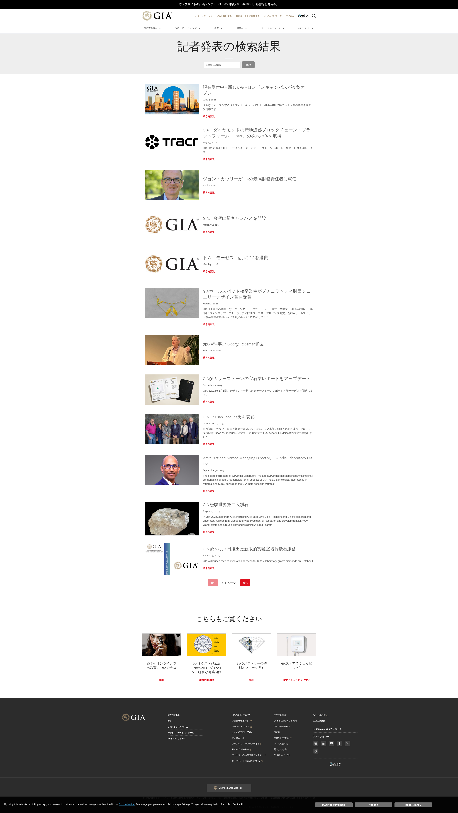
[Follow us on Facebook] (316, 743)
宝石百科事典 (173, 715)
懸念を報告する (281, 738)
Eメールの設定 (319, 715)
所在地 (277, 732)
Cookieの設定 (319, 720)
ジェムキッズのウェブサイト (246, 743)
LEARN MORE (206, 680)
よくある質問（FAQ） (242, 732)
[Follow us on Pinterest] (347, 743)
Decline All (413, 804)
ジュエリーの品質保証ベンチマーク (249, 755)
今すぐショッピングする (296, 680)
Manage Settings (333, 804)
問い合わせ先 (280, 749)
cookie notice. (127, 804)
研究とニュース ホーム (178, 727)
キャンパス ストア (273, 16)
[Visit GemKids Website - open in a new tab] (335, 764)
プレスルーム (238, 738)
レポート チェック (203, 16)
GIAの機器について (241, 715)
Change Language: (230, 788)
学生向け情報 (280, 715)
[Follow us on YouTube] (331, 743)
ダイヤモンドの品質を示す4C (246, 761)
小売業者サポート (240, 721)
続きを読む (209, 116)
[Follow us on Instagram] (339, 743)
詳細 (161, 680)
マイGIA (290, 16)
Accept (373, 804)
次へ (245, 583)
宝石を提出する (224, 16)
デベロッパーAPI (282, 755)
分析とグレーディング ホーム (181, 733)
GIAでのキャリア (282, 726)
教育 (170, 721)
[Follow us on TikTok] (316, 751)
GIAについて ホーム (177, 738)
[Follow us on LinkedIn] (323, 743)
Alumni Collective (240, 749)
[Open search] (314, 16)
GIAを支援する (281, 743)
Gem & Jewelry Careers (285, 721)
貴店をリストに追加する (248, 16)
